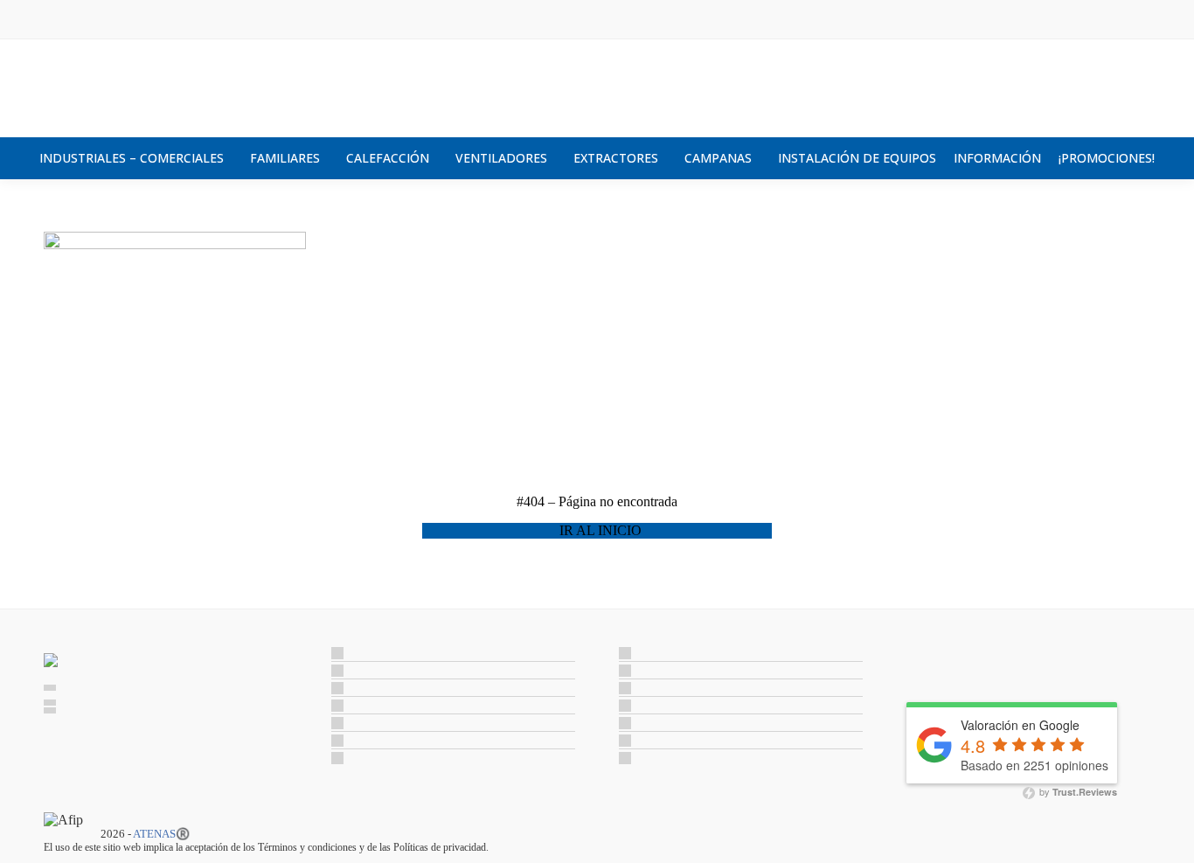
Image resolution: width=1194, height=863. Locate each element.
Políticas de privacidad (439, 847)
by (1077, 792)
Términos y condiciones (307, 847)
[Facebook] (917, 664)
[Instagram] (940, 664)
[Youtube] (963, 664)
